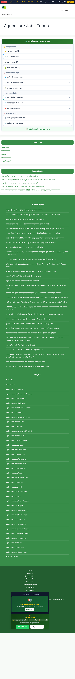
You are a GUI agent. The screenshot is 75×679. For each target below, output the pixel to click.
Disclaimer (29, 582)
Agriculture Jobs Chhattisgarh (17, 478)
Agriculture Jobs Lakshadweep (17, 533)
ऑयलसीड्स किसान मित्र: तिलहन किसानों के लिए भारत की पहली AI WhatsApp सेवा (31, 271)
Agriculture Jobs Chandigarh (16, 538)
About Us (30, 573)
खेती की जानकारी (6, 158)
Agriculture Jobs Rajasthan (15, 403)
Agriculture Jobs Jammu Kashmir (18, 529)
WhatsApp (22, 627)
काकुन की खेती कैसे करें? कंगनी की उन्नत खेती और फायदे (22, 281)
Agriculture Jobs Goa (13, 496)
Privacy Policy (29, 576)
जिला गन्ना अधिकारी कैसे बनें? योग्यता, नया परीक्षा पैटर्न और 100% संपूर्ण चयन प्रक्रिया (31, 333)
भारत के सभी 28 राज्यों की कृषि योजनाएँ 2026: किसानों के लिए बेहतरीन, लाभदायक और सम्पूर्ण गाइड (34, 314)
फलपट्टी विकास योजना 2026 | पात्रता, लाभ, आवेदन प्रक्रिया (19, 176)
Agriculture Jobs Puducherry (16, 552)
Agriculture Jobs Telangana (16, 459)
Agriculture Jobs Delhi (14, 543)
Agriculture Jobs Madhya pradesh (18, 408)
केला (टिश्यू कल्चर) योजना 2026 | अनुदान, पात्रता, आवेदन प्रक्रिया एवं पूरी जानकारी (31, 243)
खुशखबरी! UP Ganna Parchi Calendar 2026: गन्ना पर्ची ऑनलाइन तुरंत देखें (29, 324)
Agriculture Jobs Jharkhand (16, 450)
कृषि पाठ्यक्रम (5, 151)
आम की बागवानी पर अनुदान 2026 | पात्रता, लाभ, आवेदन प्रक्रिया (20, 183)
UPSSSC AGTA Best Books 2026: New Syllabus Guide (25, 350)
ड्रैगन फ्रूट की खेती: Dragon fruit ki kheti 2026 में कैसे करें (25, 247)
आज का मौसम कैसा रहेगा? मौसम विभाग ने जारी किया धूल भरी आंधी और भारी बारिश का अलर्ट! (32, 328)
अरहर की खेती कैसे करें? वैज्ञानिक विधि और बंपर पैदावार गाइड (23, 276)
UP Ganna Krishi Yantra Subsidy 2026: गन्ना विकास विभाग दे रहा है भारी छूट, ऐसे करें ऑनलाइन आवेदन (36, 265)
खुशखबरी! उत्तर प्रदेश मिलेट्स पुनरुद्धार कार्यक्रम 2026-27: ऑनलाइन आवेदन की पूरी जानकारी (33, 293)
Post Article (10, 380)
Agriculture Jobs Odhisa (14, 487)
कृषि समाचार (5, 154)
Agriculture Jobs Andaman (15, 519)
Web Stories (10, 384)
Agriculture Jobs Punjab (14, 389)
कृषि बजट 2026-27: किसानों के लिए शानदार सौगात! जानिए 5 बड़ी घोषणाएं (27, 366)
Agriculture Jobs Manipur (15, 422)
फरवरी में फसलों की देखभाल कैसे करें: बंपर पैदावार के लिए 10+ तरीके (25, 362)
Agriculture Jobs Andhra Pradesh (18, 417)
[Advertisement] (37, 655)
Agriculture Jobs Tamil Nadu (16, 440)
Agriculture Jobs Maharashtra (17, 510)
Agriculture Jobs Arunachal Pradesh (19, 431)
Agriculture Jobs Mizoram (15, 454)
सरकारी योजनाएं (6, 161)
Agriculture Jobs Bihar (14, 412)
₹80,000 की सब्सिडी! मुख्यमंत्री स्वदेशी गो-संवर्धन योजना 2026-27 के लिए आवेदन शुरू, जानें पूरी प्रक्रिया (37, 297)
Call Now (37, 627)
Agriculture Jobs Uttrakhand (16, 491)
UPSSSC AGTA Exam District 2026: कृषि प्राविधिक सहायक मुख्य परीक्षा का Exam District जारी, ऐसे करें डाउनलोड (37, 253)
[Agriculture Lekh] (7, 7)
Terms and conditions (30, 584)
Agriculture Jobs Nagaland (15, 468)
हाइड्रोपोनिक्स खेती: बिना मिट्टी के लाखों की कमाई (20, 345)
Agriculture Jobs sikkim (14, 426)
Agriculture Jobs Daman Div (16, 524)
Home (30, 570)
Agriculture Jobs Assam (14, 445)
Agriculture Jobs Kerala (14, 482)
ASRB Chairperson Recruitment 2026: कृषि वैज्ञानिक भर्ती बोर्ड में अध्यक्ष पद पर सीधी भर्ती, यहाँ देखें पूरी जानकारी (36, 308)
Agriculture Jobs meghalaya (16, 436)
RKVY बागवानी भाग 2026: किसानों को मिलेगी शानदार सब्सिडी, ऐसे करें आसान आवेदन (31, 259)
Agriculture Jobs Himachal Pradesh (19, 394)
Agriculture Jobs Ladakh (15, 547)
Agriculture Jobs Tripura (15, 473)
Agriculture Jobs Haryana (15, 398)
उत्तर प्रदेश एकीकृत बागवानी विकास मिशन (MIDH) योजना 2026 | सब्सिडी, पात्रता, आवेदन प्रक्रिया (30, 190)
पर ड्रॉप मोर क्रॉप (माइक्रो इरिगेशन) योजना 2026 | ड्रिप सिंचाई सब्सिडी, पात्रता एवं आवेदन (33, 233)
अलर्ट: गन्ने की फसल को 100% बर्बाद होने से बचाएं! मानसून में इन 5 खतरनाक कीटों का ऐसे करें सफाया (35, 238)
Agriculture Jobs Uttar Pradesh (17, 501)
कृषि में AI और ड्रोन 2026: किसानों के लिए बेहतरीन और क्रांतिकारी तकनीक (28, 319)
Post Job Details (12, 557)
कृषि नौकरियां (5, 147)
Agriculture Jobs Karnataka (16, 464)
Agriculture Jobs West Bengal (16, 515)
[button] (72, 11)
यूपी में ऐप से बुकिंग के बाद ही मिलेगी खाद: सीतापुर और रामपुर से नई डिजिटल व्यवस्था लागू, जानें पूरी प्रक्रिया (36, 302)
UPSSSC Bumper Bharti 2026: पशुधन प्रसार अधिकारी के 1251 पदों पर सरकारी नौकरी (28, 180)
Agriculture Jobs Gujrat (14, 506)
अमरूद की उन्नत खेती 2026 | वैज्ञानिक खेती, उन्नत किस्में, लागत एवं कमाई (22, 186)
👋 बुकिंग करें (70, 2)
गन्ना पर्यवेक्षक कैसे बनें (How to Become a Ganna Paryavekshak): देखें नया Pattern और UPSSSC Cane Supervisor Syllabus (34, 339)
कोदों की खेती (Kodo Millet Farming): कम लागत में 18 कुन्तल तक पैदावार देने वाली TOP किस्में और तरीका (36, 286)
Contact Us (29, 579)
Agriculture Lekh (7, 14)
